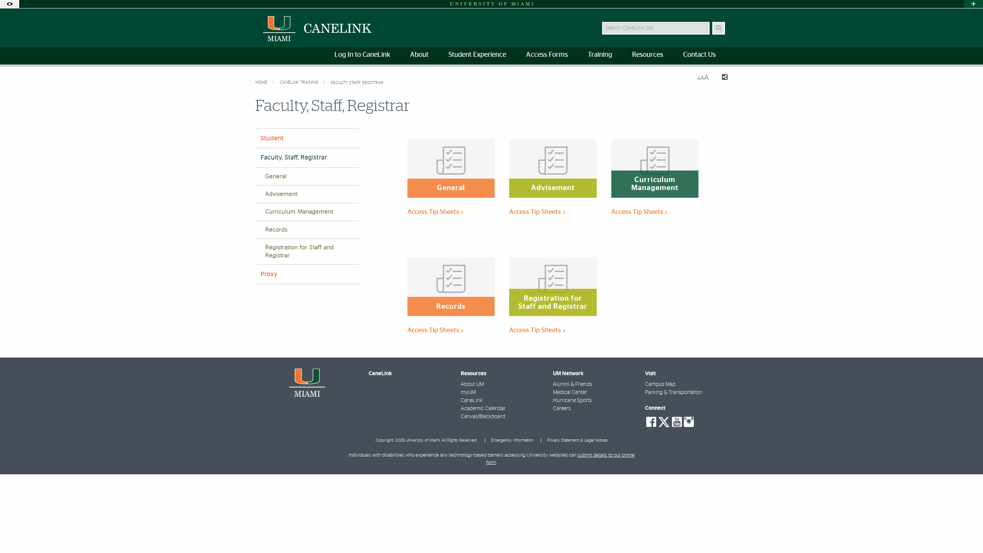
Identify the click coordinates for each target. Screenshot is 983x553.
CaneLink (472, 400)
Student (272, 138)
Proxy (269, 274)
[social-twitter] (664, 421)
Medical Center (570, 392)
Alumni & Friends (572, 384)
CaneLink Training (299, 82)
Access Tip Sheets (434, 212)
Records (276, 230)
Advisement (281, 194)
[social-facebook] (651, 422)
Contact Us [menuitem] (699, 54)
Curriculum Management (299, 212)
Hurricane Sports (572, 400)
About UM (472, 384)
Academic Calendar (483, 408)
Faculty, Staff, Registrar (357, 83)
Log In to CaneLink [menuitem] (362, 54)
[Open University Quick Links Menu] (973, 4)
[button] (966, 531)
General (276, 176)
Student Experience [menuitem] (477, 54)
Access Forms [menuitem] (547, 54)
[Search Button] (718, 28)
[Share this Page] (721, 78)
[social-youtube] (677, 422)
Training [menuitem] (600, 54)
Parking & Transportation (673, 392)
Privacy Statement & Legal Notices (577, 440)
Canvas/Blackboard (483, 416)
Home (261, 82)
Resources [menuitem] (647, 54)
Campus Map (660, 384)
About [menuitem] (419, 54)
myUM (468, 392)
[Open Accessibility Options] (9, 4)
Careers (562, 408)
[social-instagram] (689, 422)
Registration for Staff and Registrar (299, 251)
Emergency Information (512, 440)
